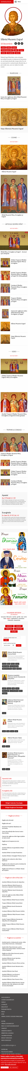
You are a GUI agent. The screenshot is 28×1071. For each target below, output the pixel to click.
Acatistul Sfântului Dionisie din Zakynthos (13, 882)
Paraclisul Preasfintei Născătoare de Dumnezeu (11, 827)
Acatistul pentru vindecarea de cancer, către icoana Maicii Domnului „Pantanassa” (14, 943)
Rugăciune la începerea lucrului (10, 841)
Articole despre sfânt (7, 50)
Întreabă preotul (6, 1009)
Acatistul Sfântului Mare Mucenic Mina (12, 979)
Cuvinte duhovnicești (7, 1000)
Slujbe (14, 631)
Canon (3, 47)
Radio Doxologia (6, 1040)
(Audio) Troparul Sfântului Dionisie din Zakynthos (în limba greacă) (12, 920)
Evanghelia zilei (7, 790)
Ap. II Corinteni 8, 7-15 (6, 785)
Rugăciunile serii (6, 823)
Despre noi (4, 1049)
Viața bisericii (5, 997)
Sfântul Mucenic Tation (15, 738)
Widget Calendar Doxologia (14, 803)
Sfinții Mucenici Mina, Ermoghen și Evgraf (12, 215)
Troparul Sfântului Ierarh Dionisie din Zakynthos (12, 907)
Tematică (4, 1028)
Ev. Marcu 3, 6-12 (5, 797)
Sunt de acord (4, 1067)
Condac (3, 53)
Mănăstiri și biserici (7, 1033)
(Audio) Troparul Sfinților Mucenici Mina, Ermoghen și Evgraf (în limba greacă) (19, 274)
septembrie (14, 618)
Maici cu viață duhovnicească (10, 1026)
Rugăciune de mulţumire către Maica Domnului (12, 859)
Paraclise (9, 629)
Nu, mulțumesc (13, 1067)
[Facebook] (15, 43)
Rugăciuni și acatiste (14, 937)
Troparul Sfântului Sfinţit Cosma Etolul (12, 903)
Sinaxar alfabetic (6, 1031)
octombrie (21, 618)
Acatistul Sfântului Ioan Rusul (10, 971)
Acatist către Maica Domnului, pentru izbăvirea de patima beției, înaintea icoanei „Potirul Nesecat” (13, 948)
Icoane (14, 47)
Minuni (12, 664)
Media (3, 1011)
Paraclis (4, 664)
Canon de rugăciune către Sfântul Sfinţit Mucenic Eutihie (12, 895)
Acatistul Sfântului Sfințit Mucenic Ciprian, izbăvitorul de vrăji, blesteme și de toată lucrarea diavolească (13, 984)
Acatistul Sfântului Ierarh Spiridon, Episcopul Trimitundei (11, 959)
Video (15, 50)
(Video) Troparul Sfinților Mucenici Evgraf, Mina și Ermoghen (18, 261)
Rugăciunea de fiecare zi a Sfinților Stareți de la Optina (13, 869)
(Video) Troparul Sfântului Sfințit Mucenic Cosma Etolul (13, 929)
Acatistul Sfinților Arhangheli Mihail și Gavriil (14, 856)
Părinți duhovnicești (7, 1023)
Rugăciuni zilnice (14, 815)
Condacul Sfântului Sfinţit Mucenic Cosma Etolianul (13, 915)
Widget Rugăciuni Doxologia (14, 807)
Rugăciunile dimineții (7, 820)
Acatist (4, 688)
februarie (9, 617)
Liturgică (4, 1004)
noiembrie (10, 620)
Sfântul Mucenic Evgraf (9, 171)
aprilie (18, 617)
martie (14, 617)
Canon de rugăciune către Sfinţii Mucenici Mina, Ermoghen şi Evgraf (14, 97)
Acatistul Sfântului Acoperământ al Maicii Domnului (13, 848)
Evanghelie (10, 53)
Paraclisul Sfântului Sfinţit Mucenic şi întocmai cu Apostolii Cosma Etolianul (12, 886)
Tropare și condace (14, 430)
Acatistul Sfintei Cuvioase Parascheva (12, 852)
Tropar (21, 50)
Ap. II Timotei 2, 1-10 (8, 498)
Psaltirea (4, 844)
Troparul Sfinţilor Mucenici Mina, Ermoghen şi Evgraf (19, 299)
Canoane (18, 626)
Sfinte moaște (6, 666)
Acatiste (9, 626)
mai (22, 617)
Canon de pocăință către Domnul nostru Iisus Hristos (12, 832)
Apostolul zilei (7, 778)
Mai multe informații (10, 1064)
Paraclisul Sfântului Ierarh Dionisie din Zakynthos (12, 890)
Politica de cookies (7, 1052)
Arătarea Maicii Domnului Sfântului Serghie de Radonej (15, 701)
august (9, 618)
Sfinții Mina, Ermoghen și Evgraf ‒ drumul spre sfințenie (14, 252)
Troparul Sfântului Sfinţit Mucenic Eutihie (13, 900)
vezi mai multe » (14, 141)
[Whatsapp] (19, 43)
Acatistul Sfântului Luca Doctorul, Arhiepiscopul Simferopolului (11, 975)
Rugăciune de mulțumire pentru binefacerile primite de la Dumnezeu (14, 864)
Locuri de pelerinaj (14, 666)
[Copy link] (22, 43)
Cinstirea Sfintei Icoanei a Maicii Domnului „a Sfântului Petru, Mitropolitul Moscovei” (16, 755)
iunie (25, 617)
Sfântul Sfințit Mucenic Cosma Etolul (15, 653)
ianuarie (3, 617)
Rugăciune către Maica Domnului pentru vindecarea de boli (13, 954)
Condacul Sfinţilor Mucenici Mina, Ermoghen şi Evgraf (19, 287)
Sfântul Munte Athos (7, 668)
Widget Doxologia (6, 1038)
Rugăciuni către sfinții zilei (14, 877)
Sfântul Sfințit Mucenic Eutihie (15, 720)
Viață (8, 47)
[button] (18, 2)
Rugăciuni (14, 73)
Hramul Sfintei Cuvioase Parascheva (11, 1016)
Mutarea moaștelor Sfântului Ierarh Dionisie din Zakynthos (16, 676)
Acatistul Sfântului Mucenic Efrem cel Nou (13, 963)
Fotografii (19, 668)
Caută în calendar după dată (9, 643)
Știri (2, 1014)
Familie (3, 1002)
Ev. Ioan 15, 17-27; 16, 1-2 (10, 515)
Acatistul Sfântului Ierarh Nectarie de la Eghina (12, 967)
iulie (4, 618)
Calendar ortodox (14, 613)
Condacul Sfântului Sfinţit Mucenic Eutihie (13, 911)
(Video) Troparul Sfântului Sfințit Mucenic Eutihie (13, 924)
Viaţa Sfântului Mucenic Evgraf (12, 129)
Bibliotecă (4, 1007)
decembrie (17, 620)
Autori (3, 1021)
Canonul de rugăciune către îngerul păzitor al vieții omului (13, 837)
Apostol (17, 53)
